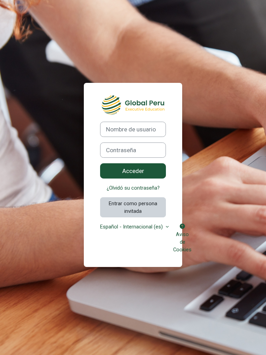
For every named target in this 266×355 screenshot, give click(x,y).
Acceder (133, 170)
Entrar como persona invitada (133, 207)
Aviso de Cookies (182, 242)
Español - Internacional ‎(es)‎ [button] (132, 227)
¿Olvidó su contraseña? (133, 188)
